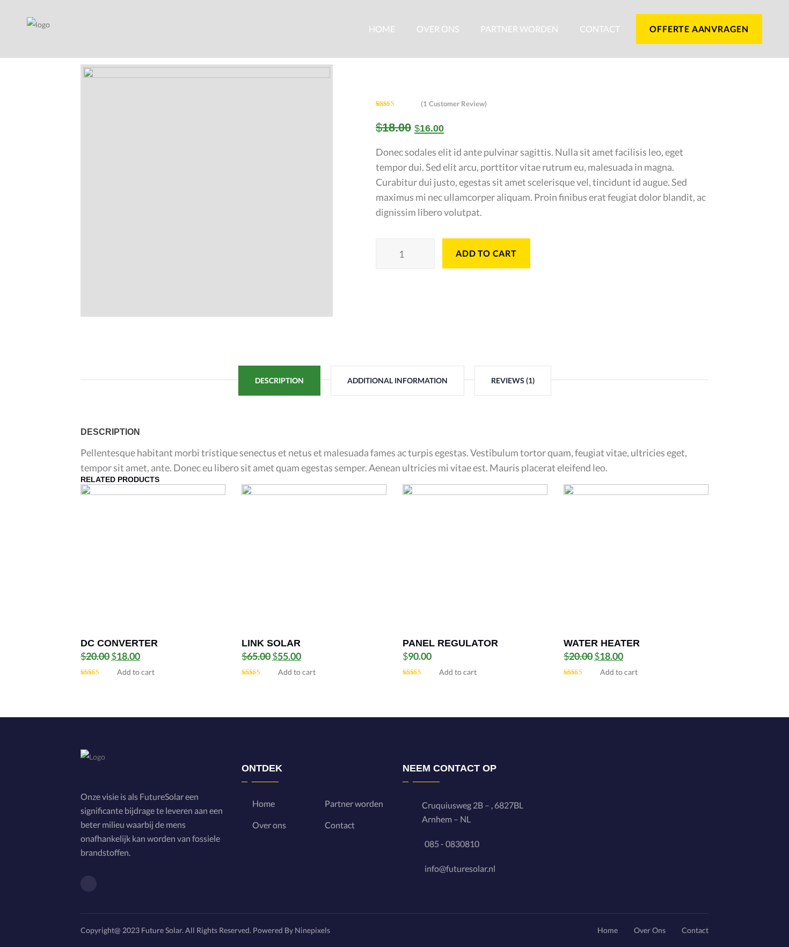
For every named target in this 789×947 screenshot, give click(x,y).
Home (382, 29)
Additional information (397, 380)
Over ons (438, 29)
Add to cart (135, 671)
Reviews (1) (513, 380)
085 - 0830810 (452, 844)
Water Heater (602, 643)
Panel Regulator (450, 643)
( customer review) (454, 103)
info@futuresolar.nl (460, 868)
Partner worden (519, 29)
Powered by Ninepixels (291, 930)
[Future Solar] (38, 28)
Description (279, 380)
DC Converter (119, 643)
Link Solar (271, 643)
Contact (600, 29)
